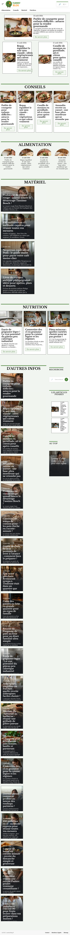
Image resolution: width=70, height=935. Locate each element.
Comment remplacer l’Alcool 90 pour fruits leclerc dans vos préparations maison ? (12, 911)
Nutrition (35, 307)
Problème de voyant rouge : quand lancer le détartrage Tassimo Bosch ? (17, 199)
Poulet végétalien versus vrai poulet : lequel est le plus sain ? (63, 426)
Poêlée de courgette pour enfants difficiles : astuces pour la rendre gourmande (48, 22)
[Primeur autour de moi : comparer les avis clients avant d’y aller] (55, 409)
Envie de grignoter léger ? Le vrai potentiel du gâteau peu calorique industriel (10, 335)
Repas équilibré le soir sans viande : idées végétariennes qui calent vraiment (25, 53)
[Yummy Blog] (13, 4)
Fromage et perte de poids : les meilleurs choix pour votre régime (58, 460)
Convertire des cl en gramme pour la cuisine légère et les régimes (33, 334)
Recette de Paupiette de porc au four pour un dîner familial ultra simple (11, 634)
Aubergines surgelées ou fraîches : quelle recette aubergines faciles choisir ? (11, 689)
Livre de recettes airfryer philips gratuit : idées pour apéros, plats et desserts (17, 281)
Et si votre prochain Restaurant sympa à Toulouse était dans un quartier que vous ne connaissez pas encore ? (11, 584)
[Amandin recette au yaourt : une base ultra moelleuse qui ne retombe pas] (62, 152)
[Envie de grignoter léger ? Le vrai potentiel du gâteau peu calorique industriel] (11, 319)
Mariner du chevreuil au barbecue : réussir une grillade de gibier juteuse (10, 717)
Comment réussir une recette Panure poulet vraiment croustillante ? (11, 882)
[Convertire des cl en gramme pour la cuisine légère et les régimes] (35, 319)
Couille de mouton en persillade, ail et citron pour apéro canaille (43, 111)
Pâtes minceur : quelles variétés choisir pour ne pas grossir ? (58, 333)
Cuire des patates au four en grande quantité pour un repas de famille (11, 607)
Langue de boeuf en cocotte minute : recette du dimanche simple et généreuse (11, 856)
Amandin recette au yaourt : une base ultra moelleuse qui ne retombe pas (62, 112)
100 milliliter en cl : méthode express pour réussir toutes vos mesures (16, 226)
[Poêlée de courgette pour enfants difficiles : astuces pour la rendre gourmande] (18, 27)
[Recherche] (59, 4)
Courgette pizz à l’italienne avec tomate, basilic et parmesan (11, 743)
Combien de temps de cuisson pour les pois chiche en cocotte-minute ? (11, 524)
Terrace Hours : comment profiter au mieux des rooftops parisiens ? (12, 799)
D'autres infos (23, 368)
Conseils (35, 87)
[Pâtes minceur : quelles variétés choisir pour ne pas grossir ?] (59, 319)
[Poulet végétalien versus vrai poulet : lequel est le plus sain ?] (55, 425)
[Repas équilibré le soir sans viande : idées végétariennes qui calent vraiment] (9, 57)
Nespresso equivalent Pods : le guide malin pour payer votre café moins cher (16, 254)
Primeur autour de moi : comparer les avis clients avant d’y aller (63, 409)
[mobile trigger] (3, 4)
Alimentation (35, 145)
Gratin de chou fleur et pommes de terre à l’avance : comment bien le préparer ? (12, 552)
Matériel (35, 182)
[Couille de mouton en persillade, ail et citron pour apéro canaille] (45, 59)
